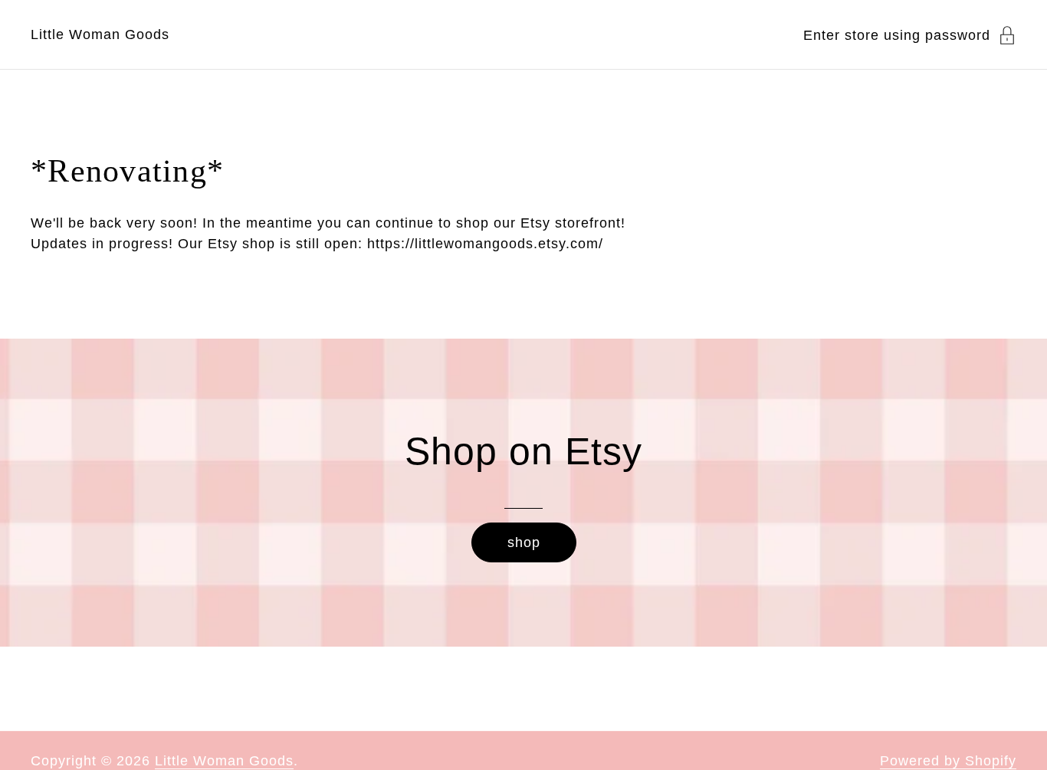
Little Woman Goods (100, 34)
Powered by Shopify (948, 760)
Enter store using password (896, 35)
